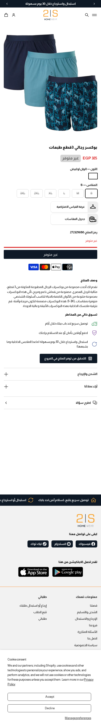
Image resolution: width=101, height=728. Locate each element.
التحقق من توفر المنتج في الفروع (65, 358)
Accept (49, 696)
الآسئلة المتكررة (87, 632)
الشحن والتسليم (87, 612)
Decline (49, 708)
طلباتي (42, 618)
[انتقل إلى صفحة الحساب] (13, 15)
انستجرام (60, 544)
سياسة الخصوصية (85, 645)
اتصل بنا (92, 638)
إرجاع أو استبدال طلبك (33, 605)
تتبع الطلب (40, 612)
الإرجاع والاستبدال (86, 618)
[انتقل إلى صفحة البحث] (87, 15)
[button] (7, 15)
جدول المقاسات (75, 219)
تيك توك (36, 544)
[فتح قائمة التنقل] (94, 15)
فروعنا (93, 625)
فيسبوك (84, 544)
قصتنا (93, 605)
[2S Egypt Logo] (85, 520)
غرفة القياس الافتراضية (71, 206)
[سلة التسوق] (7, 15)
